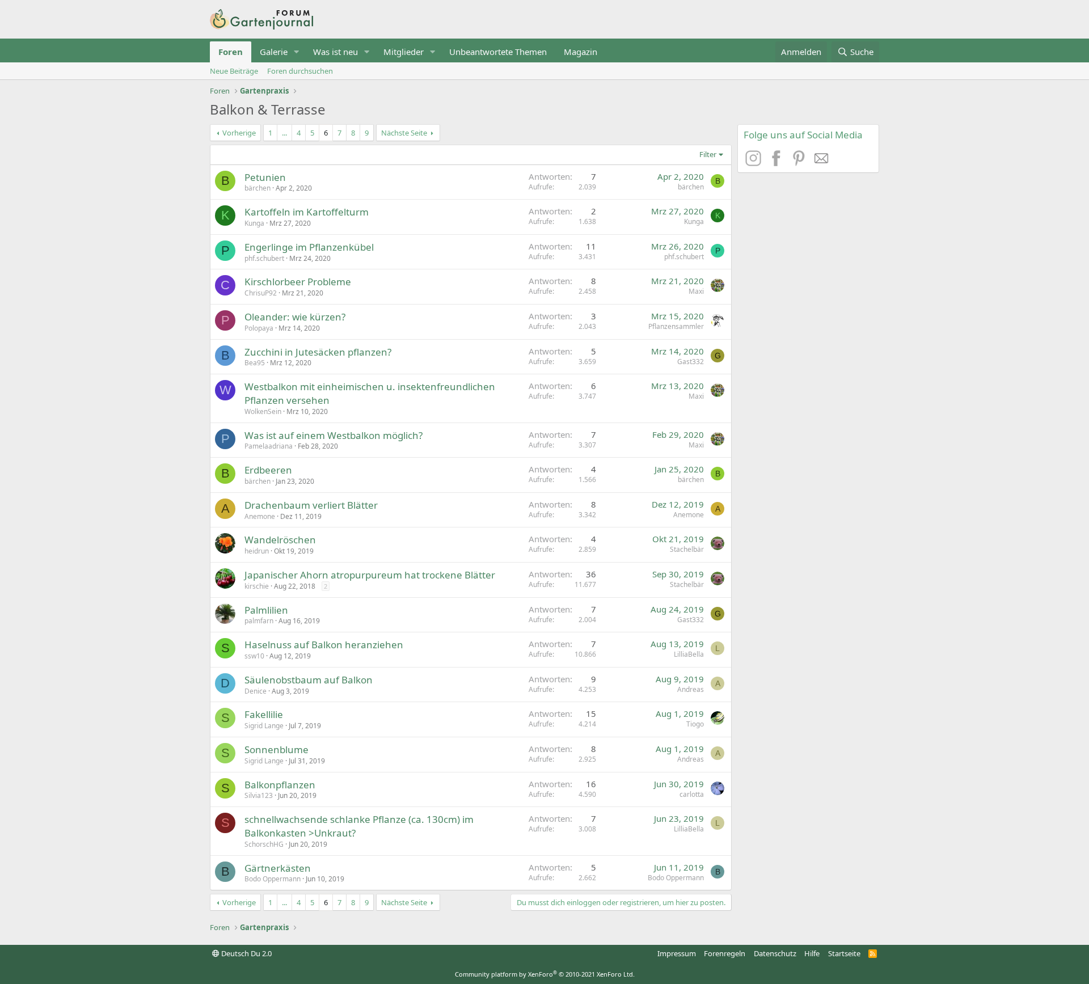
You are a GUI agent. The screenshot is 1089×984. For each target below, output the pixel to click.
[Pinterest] (800, 162)
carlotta (691, 794)
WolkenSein (262, 411)
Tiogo (695, 724)
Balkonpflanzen (279, 784)
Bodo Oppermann (272, 879)
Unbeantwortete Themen (498, 51)
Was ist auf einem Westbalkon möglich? (333, 435)
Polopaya (258, 328)
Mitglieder (403, 51)
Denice (255, 691)
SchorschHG (264, 844)
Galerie (274, 51)
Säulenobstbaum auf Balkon (308, 679)
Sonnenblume (276, 749)
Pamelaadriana (268, 446)
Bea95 (254, 363)
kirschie (256, 586)
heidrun (256, 551)
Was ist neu (335, 51)
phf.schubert (264, 258)
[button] (297, 51)
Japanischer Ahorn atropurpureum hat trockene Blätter (369, 574)
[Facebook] (777, 162)
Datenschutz (775, 953)
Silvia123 (258, 795)
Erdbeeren (268, 469)
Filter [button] (707, 154)
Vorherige (239, 133)
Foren (230, 51)
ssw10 (254, 656)
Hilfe (812, 953)
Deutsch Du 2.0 (246, 953)
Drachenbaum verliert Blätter (311, 505)
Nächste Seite (404, 133)
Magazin (580, 51)
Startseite (844, 953)
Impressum (676, 953)
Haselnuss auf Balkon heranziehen (323, 644)
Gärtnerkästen (277, 868)
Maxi (696, 291)
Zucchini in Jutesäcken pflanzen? (317, 351)
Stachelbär (687, 549)
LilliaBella (689, 654)
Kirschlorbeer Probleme (297, 281)
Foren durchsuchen (300, 71)
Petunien (265, 177)
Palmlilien (266, 609)
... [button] (284, 133)
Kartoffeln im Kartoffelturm (306, 211)
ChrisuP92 (260, 293)
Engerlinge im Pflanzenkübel (309, 247)
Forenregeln (724, 953)
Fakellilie (263, 714)
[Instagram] (755, 162)
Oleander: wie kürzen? (294, 316)
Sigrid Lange (264, 725)
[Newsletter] (822, 162)
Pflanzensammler (676, 326)
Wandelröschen (280, 539)
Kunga (254, 223)
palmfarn (258, 621)
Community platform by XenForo (545, 974)
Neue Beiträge (234, 71)
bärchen (257, 188)
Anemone (259, 516)
